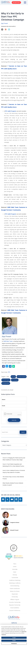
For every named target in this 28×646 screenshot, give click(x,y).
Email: (3, 405)
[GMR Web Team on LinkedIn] (16, 499)
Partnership (15, 596)
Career (15, 566)
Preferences (14, 643)
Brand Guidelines (14, 607)
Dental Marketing (14, 585)
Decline (14, 640)
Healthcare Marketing (14, 580)
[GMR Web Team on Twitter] (7, 499)
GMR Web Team (7, 341)
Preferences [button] (4, 634)
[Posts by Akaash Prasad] (5, 530)
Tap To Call (16, 2)
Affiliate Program (14, 599)
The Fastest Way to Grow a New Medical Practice (13, 477)
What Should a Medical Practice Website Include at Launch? (13, 484)
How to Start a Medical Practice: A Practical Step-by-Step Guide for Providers (14, 471)
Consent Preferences (14, 610)
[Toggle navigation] (25, 2)
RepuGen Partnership (14, 605)
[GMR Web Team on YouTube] (12, 499)
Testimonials (14, 577)
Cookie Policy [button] (23, 631)
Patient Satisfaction (15, 588)
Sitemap (15, 574)
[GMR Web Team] (6, 2)
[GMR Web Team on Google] (20, 499)
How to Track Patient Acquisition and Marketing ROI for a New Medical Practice (13, 465)
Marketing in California (14, 583)
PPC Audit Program (10, 111)
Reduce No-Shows (14, 591)
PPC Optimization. (5, 383)
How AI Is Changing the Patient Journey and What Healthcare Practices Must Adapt (14, 458)
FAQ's (14, 563)
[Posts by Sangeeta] (5, 522)
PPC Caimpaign (15, 380)
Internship (14, 569)
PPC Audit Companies (21, 376)
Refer (14, 572)
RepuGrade (15, 594)
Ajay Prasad (4, 23)
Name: (3, 399)
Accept (14, 637)
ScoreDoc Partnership (14, 602)
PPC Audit (13, 376)
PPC (9, 372)
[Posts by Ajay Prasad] (5, 515)
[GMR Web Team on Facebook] (3, 499)
